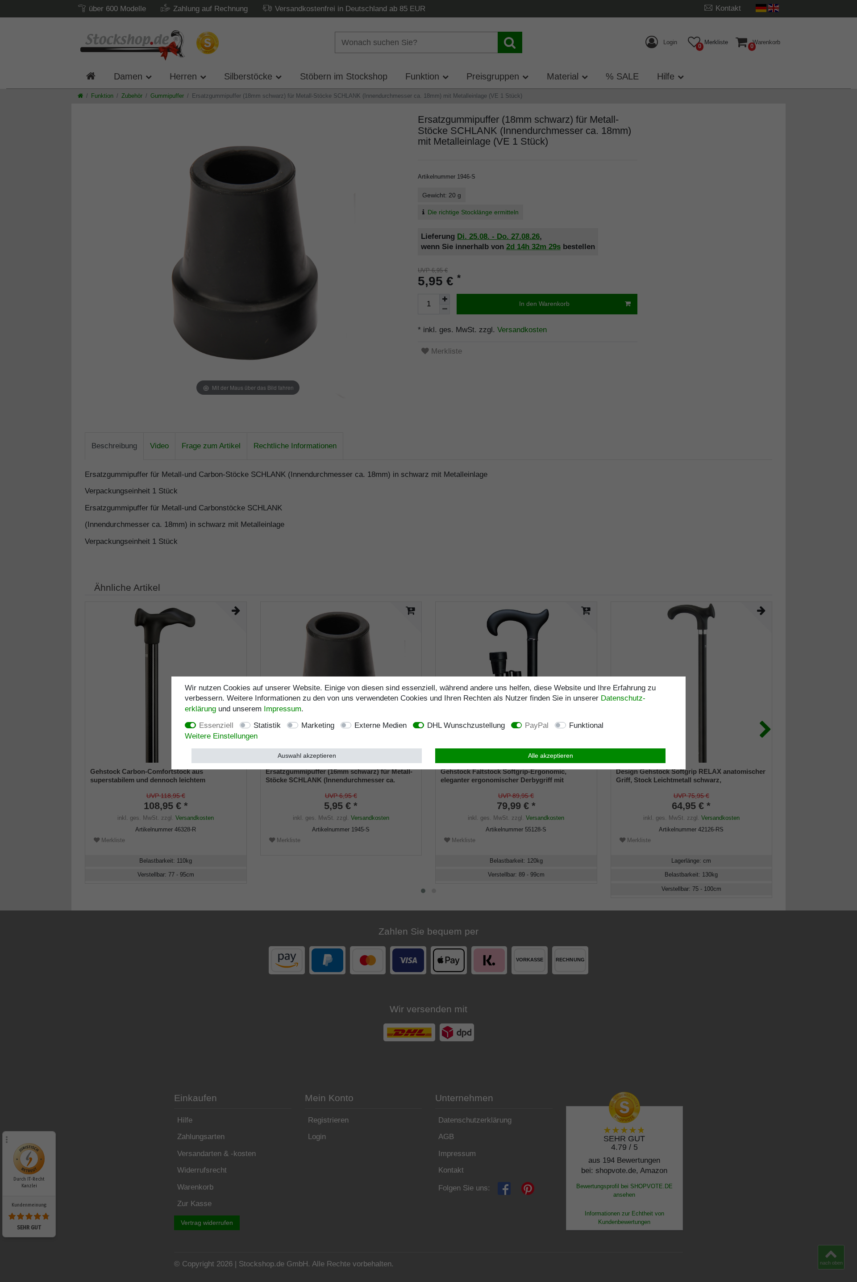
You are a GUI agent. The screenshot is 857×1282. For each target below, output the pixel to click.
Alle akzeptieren (550, 755)
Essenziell (216, 725)
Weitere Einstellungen (221, 736)
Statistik (267, 725)
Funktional (586, 725)
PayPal (537, 725)
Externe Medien (380, 725)
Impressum (282, 709)
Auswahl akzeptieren (307, 755)
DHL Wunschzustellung (466, 725)
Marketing (317, 725)
